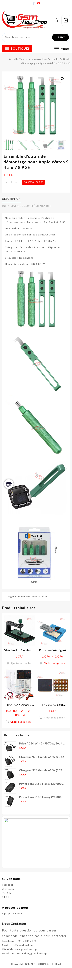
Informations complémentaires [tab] (26, 205)
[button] (62, 79)
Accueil (13, 59)
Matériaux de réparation (32, 59)
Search (60, 37)
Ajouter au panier (33, 182)
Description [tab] (11, 198)
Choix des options (54, 663)
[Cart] (65, 20)
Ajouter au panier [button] (21, 663)
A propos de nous (12, 913)
